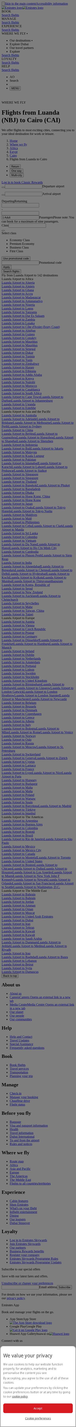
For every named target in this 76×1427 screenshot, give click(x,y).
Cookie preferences (38, 1418)
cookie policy (20, 1396)
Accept (38, 1408)
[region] (38, 1386)
